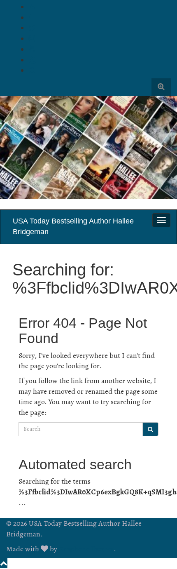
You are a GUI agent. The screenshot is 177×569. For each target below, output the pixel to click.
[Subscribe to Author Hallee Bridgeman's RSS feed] (32, 7)
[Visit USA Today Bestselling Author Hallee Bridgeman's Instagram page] (32, 39)
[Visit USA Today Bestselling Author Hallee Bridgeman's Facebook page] (31, 18)
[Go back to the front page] (7, 204)
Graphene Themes (86, 549)
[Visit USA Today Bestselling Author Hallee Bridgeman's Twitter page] (32, 28)
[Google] (32, 70)
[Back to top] (3, 563)
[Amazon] (32, 60)
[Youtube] (32, 49)
